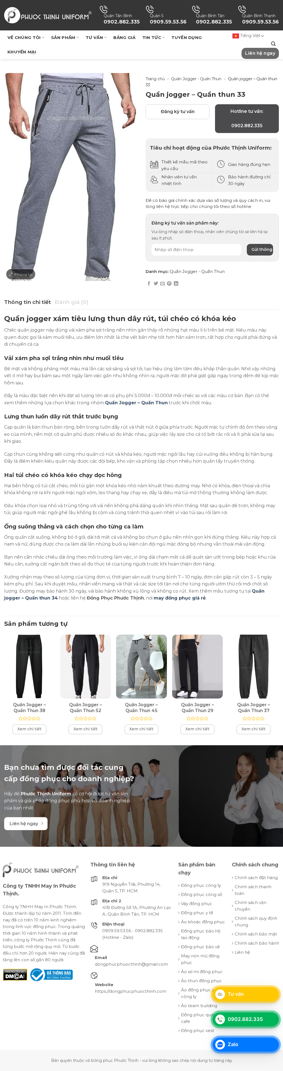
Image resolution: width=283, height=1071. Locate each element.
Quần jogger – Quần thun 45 (141, 707)
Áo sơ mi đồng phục (202, 971)
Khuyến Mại (21, 51)
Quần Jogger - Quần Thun (196, 78)
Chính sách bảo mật (256, 934)
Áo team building (199, 1005)
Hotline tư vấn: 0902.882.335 (246, 118)
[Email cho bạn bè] (162, 283)
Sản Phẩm (63, 37)
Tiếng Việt (249, 35)
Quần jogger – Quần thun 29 (197, 707)
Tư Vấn (94, 37)
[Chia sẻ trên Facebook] (149, 283)
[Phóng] (20, 274)
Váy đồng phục (196, 903)
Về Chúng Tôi (24, 37)
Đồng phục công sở (201, 894)
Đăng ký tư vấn (178, 111)
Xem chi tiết (29, 728)
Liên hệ (242, 952)
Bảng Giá (124, 37)
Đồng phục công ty (201, 885)
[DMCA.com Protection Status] (15, 974)
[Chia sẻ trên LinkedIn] (176, 283)
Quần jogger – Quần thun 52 (85, 707)
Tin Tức (151, 37)
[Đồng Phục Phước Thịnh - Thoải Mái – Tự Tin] (48, 15)
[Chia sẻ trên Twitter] (156, 283)
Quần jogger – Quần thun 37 (253, 707)
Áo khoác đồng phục (203, 921)
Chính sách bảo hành (257, 943)
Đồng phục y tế (197, 912)
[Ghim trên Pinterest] (169, 283)
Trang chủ (155, 78)
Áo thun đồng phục (201, 980)
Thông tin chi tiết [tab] (27, 302)
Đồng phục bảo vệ (200, 946)
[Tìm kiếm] (273, 43)
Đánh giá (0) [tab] (71, 302)
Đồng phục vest (197, 1030)
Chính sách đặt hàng (256, 877)
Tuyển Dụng (186, 37)
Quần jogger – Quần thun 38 (29, 707)
